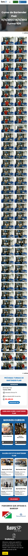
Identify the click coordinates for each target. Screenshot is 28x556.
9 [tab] (23, 446)
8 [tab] (21, 446)
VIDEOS (16, 2)
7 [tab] (18, 446)
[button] (17, 549)
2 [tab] (7, 446)
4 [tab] (11, 446)
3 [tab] (9, 446)
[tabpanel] (7, 434)
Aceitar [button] (5, 553)
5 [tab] (14, 446)
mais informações (8, 442)
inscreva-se (14, 402)
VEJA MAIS (14, 499)
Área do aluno (23, 2)
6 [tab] (16, 446)
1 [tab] (4, 446)
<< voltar (25, 33)
